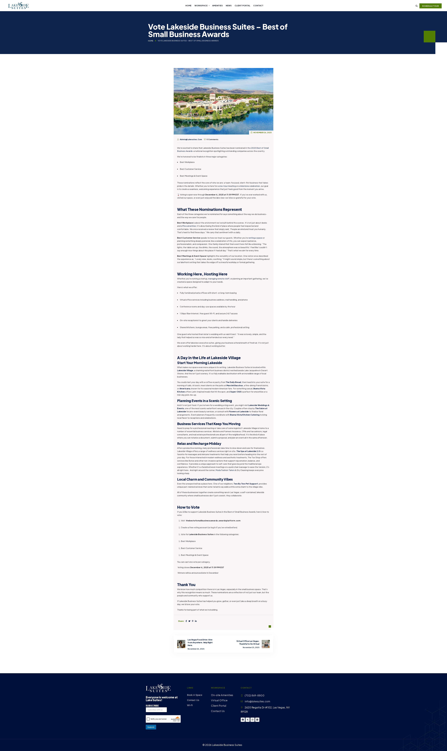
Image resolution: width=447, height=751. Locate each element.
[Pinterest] (192, 621)
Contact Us (193, 700)
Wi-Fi (190, 705)
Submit (150, 727)
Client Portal (242, 5)
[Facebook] (186, 621)
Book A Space (194, 695)
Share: (181, 621)
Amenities (217, 5)
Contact (258, 5)
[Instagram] (252, 720)
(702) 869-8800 (254, 695)
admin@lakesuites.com (191, 139)
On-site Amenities (222, 695)
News (229, 5)
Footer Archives (151, 731)
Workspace (201, 5)
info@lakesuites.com (257, 701)
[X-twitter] (248, 720)
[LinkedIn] (196, 621)
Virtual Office (219, 700)
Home (188, 5)
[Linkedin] (257, 720)
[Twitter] (189, 621)
